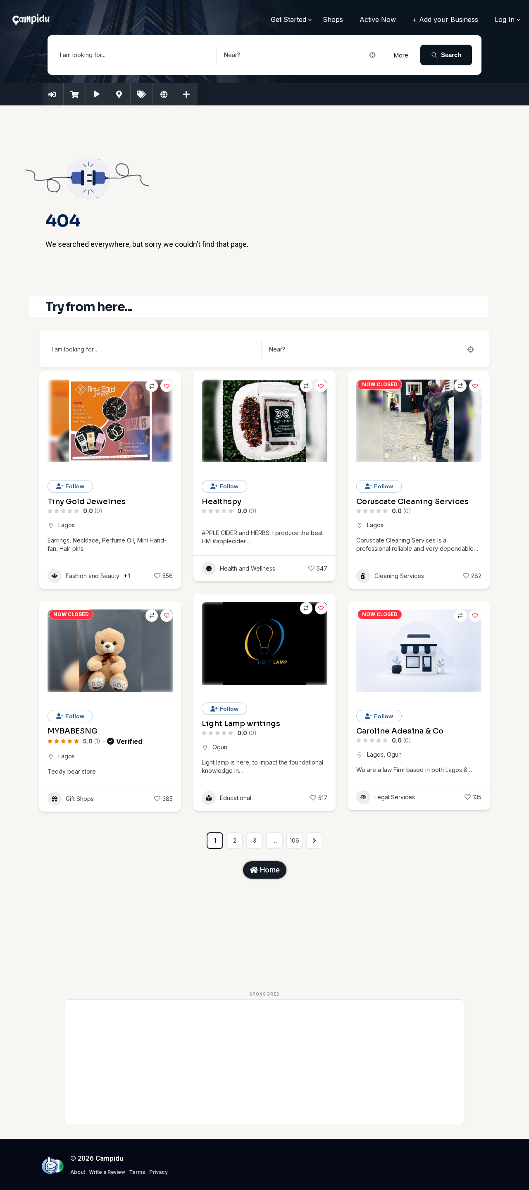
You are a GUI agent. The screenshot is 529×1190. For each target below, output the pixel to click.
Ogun (219, 746)
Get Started (288, 19)
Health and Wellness (247, 568)
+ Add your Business (445, 19)
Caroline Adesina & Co (399, 731)
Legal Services (394, 797)
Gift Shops (80, 798)
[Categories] (119, 94)
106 (294, 840)
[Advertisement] (264, 1062)
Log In (505, 19)
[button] (212, 421)
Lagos (66, 524)
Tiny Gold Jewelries (87, 501)
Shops (333, 19)
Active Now (378, 19)
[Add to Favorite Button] (166, 386)
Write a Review (107, 1172)
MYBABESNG (73, 731)
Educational (235, 797)
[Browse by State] (164, 94)
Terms (137, 1172)
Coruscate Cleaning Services (412, 501)
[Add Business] (186, 94)
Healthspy (221, 501)
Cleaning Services (399, 575)
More (401, 55)
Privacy (158, 1172)
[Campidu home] (50, 1165)
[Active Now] (97, 94)
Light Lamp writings (241, 723)
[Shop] (75, 94)
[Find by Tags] (142, 94)
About (77, 1172)
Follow (74, 486)
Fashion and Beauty (92, 575)
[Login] (52, 94)
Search (451, 54)
